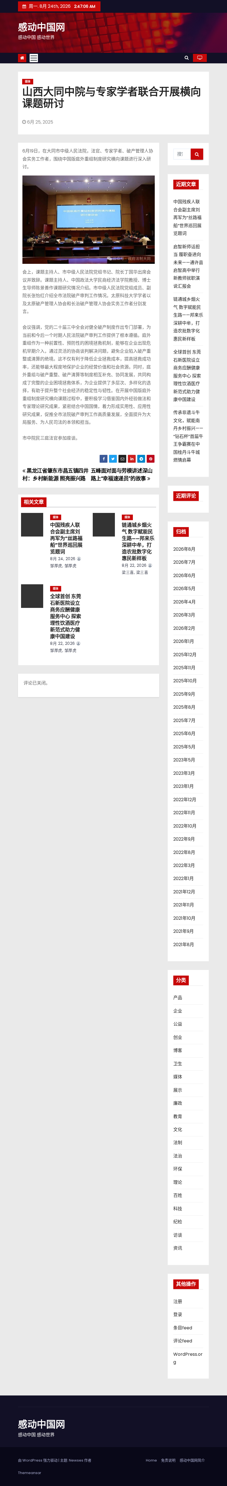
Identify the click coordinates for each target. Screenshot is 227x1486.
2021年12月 (184, 892)
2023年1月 (183, 786)
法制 (177, 1142)
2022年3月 (184, 865)
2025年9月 (184, 694)
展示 (177, 1090)
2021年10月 (184, 918)
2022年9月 (184, 839)
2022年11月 (184, 813)
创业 (177, 1037)
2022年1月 (183, 878)
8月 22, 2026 (134, 565)
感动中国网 (41, 27)
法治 (177, 1156)
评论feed (182, 1341)
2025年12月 (185, 654)
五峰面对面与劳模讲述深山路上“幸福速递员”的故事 (122, 474)
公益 (177, 1024)
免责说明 (168, 1460)
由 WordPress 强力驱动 (38, 1460)
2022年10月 (185, 826)
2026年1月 (183, 641)
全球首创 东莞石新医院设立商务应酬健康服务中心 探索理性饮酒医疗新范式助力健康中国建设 (65, 616)
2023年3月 (184, 773)
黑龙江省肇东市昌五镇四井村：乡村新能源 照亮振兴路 (55, 474)
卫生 (177, 1064)
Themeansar (29, 1472)
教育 (177, 1116)
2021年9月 (183, 931)
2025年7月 (184, 720)
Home (151, 1460)
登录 (177, 1314)
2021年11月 (183, 905)
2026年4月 (184, 602)
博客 (177, 1050)
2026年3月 (184, 615)
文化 (177, 1129)
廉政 (177, 1103)
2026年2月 (184, 628)
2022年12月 (184, 799)
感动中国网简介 (192, 1460)
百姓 (177, 1195)
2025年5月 (184, 747)
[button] (186, 57)
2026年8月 (184, 549)
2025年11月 (184, 668)
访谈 (177, 1235)
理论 (177, 1182)
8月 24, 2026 (63, 559)
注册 (177, 1301)
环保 (177, 1169)
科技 (177, 1209)
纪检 (177, 1222)
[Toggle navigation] (33, 58)
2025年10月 (185, 681)
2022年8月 (184, 852)
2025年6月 (184, 733)
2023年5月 (184, 760)
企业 (177, 1011)
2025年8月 (184, 707)
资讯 (177, 1248)
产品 (177, 997)
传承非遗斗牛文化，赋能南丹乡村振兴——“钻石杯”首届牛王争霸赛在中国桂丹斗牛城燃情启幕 (188, 436)
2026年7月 (184, 562)
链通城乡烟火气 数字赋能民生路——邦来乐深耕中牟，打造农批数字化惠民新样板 (138, 542)
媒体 (27, 81)
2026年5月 (184, 588)
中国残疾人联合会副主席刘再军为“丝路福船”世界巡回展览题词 (66, 538)
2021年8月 (183, 944)
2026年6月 (184, 575)
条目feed (182, 1328)
